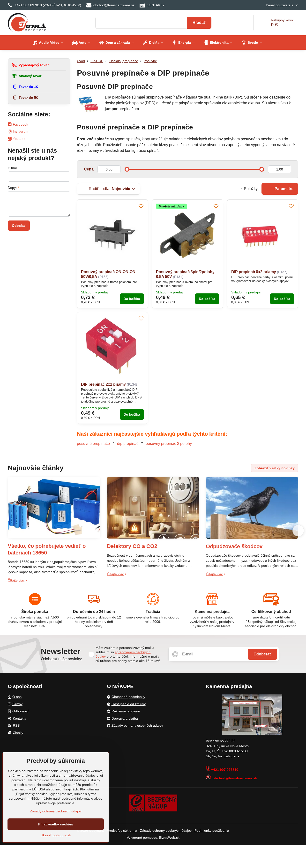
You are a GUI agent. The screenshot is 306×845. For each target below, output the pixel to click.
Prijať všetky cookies (55, 824)
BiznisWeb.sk (169, 837)
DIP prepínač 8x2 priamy (253, 272)
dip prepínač (127, 443)
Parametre (283, 189)
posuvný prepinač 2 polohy (169, 443)
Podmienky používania (211, 830)
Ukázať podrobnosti (56, 835)
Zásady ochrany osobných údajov (166, 830)
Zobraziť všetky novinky (274, 468)
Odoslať (18, 225)
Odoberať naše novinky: (61, 659)
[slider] (127, 169)
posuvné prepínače (93, 443)
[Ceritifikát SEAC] (153, 802)
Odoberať (262, 654)
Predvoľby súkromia (122, 830)
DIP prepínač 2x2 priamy (103, 384)
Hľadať (199, 23)
